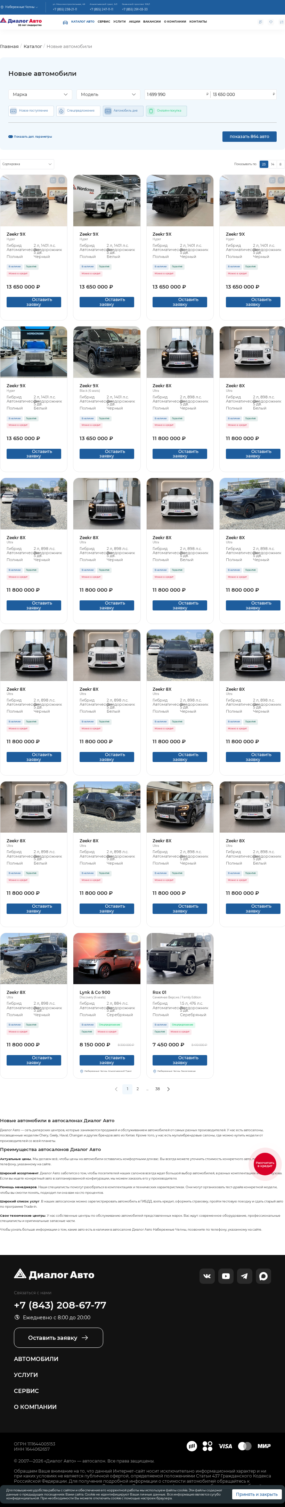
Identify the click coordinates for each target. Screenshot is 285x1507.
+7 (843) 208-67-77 (60, 1305)
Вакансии (152, 21)
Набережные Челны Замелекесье (176, 1071)
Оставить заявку (34, 302)
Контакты (198, 21)
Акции (134, 21)
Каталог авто (83, 21)
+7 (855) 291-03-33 (135, 9)
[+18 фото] (180, 959)
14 (272, 164)
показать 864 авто (249, 136)
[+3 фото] (106, 959)
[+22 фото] (33, 200)
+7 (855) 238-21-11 (65, 9)
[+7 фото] (33, 503)
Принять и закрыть (257, 1494)
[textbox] (38, 94)
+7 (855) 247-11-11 (101, 9)
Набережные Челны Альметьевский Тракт (108, 1071)
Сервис (104, 21)
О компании (175, 21)
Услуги (119, 21)
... (147, 1089)
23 (264, 164)
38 (157, 1089)
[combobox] (40, 94)
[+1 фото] (180, 352)
